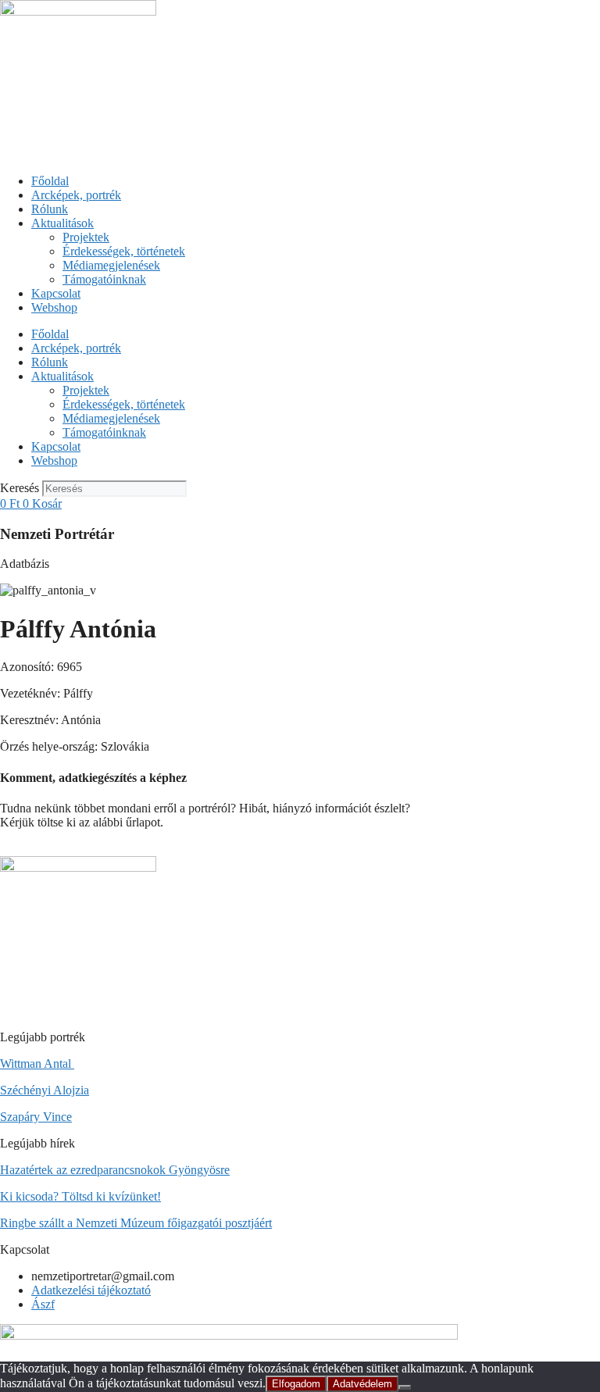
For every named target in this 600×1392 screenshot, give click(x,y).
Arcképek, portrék (76, 195)
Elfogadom (296, 1384)
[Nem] (404, 1387)
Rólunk (49, 209)
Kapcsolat (55, 293)
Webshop (54, 307)
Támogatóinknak (104, 279)
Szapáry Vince (36, 1116)
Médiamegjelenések (111, 265)
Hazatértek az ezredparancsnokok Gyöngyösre (115, 1169)
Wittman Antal (37, 1063)
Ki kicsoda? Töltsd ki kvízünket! (80, 1196)
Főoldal (50, 180)
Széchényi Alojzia (44, 1090)
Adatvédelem (362, 1384)
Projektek (85, 237)
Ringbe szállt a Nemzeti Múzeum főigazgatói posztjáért (136, 1223)
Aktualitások (62, 223)
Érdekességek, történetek (123, 251)
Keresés (19, 487)
